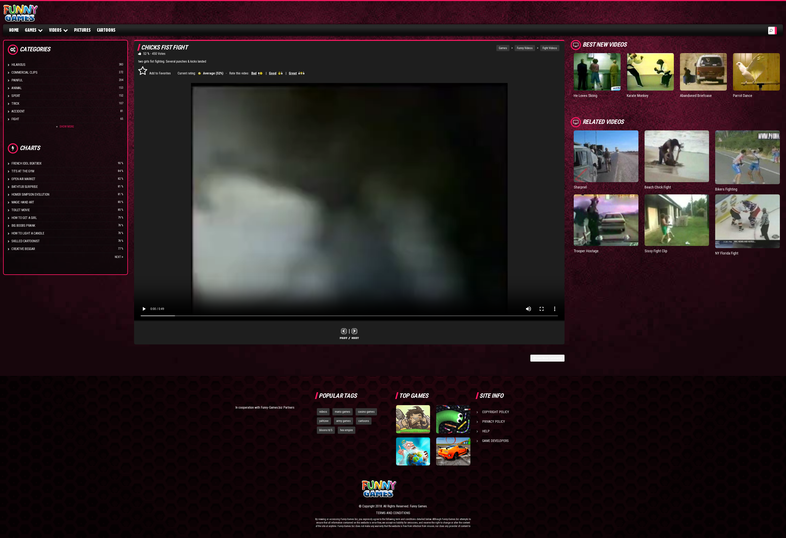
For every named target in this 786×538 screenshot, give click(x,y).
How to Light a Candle (27, 233)
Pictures (82, 30)
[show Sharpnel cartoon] (606, 156)
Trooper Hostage (586, 251)
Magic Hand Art (22, 202)
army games (343, 421)
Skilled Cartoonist (25, 241)
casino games (366, 411)
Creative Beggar (23, 249)
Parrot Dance (742, 95)
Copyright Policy (495, 412)
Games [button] (31, 30)
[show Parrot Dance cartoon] (756, 72)
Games (503, 48)
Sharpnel (580, 187)
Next (118, 257)
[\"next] (354, 331)
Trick (15, 103)
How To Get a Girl (24, 218)
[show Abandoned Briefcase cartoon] (703, 72)
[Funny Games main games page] (456, 489)
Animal (16, 88)
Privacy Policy (493, 422)
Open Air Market (23, 179)
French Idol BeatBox (26, 163)
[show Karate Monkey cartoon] (650, 72)
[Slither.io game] (453, 419)
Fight (15, 119)
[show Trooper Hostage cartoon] (606, 220)
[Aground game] (413, 419)
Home (14, 30)
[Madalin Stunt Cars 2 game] (453, 451)
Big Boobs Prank (23, 226)
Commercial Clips (24, 72)
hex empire (346, 430)
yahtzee (324, 421)
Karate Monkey (637, 95)
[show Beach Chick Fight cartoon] (677, 156)
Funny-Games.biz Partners (277, 407)
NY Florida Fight (726, 253)
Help (486, 431)
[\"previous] (344, 331)
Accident (18, 111)
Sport (15, 96)
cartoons (363, 421)
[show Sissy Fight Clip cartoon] (677, 220)
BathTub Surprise (24, 187)
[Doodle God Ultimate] (413, 451)
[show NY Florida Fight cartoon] (747, 221)
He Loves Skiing (585, 95)
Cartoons (106, 30)
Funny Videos (525, 48)
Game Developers (495, 441)
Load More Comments (548, 358)
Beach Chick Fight (658, 187)
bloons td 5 (325, 430)
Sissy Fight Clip (656, 251)
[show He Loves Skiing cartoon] (597, 72)
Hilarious (18, 65)
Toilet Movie (20, 210)
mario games (342, 411)
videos (323, 411)
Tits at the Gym (22, 171)
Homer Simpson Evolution (30, 194)
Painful (17, 80)
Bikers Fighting (726, 189)
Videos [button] (55, 30)
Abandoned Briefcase (696, 95)
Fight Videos (550, 48)
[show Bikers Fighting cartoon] (747, 157)
